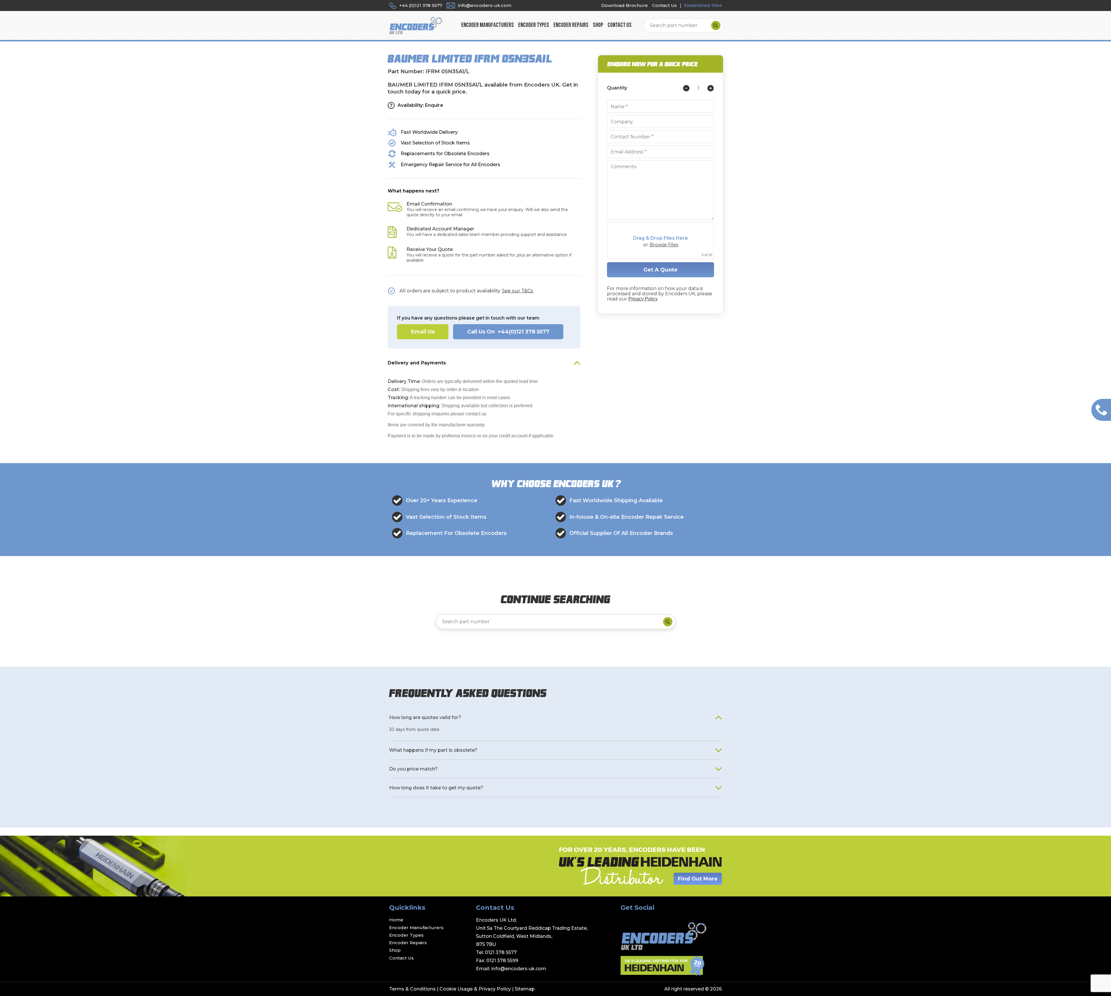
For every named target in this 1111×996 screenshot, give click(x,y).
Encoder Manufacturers (487, 25)
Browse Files (664, 244)
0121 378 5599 (502, 960)
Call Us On (508, 332)
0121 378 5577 (501, 952)
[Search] (715, 25)
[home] (415, 25)
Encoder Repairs (570, 25)
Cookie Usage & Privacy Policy (475, 989)
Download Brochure (624, 5)
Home (396, 919)
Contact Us (664, 5)
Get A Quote (660, 270)
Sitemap (525, 989)
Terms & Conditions (412, 989)
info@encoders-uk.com (518, 968)
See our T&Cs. (518, 291)
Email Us (423, 332)
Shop (598, 25)
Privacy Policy (643, 298)
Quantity (617, 88)
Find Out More (698, 879)
